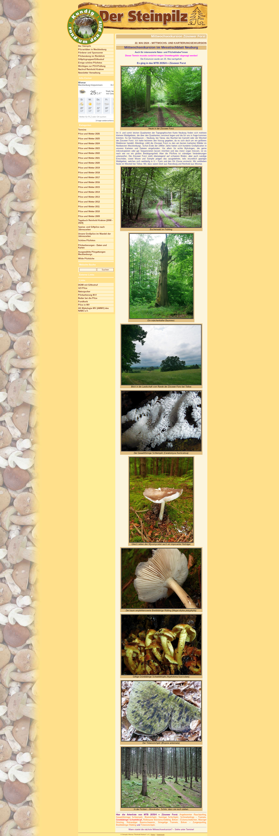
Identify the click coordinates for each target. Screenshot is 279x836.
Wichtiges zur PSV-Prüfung (91, 66)
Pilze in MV (84, 305)
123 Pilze (82, 288)
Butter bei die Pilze (87, 298)
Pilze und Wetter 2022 (89, 153)
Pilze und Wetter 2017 (89, 177)
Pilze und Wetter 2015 (89, 187)
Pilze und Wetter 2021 (89, 158)
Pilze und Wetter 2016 (89, 182)
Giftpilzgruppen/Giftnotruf (91, 59)
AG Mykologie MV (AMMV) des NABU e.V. (93, 309)
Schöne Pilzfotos (86, 240)
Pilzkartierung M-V (87, 295)
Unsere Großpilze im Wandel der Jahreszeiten (94, 235)
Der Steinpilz (84, 46)
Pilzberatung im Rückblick (91, 56)
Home (153, 834)
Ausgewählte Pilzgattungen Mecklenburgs (91, 253)
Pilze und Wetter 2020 (89, 163)
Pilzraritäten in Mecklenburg (92, 49)
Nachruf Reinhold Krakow (91, 69)
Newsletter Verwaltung (89, 73)
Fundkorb (83, 301)
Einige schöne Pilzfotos (90, 62)
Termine (82, 129)
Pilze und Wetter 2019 (89, 168)
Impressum (161, 834)
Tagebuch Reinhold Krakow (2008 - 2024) (95, 221)
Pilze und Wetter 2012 (89, 202)
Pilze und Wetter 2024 (89, 143)
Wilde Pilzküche (86, 258)
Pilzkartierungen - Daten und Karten (92, 246)
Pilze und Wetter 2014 (89, 192)
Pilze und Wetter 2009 (89, 216)
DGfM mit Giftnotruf (88, 285)
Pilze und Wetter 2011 (89, 206)
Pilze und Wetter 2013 (89, 197)
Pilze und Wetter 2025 (89, 138)
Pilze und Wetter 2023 (89, 148)
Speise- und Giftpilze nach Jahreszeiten (91, 228)
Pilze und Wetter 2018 (89, 172)
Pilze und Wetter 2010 (89, 211)
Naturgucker (84, 291)
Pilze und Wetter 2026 (89, 134)
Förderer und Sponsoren (90, 52)
